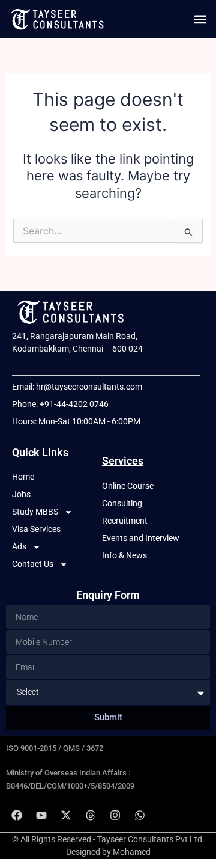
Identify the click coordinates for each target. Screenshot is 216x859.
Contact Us (32, 564)
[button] (200, 19)
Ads (19, 546)
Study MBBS (35, 511)
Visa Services (36, 529)
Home (23, 476)
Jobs (21, 494)
